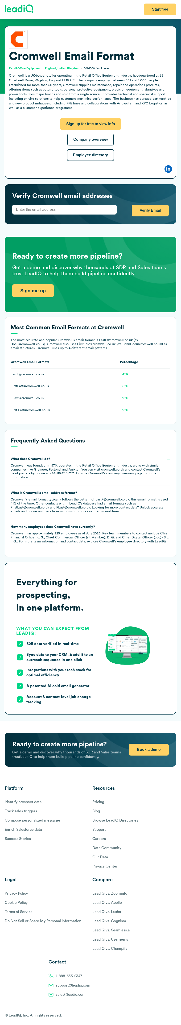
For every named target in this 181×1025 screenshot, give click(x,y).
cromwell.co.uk (112, 469)
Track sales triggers (21, 811)
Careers (99, 839)
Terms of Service (19, 912)
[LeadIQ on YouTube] (174, 1016)
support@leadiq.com (73, 985)
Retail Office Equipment (100, 465)
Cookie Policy (16, 903)
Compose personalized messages (33, 820)
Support (99, 829)
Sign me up (33, 290)
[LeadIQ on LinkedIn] (170, 1016)
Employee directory (90, 155)
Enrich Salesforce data (23, 829)
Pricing (98, 802)
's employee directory (122, 541)
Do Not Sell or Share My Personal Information (43, 921)
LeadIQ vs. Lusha (106, 912)
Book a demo (149, 750)
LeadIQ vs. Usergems (110, 939)
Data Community (106, 848)
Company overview (90, 139)
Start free (160, 9)
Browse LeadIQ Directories (115, 820)
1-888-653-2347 (69, 976)
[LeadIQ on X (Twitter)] (166, 1016)
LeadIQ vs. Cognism (109, 921)
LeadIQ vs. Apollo (107, 903)
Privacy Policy (16, 893)
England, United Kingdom (62, 68)
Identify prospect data (23, 802)
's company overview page (115, 473)
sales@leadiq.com (71, 994)
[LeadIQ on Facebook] (162, 1016)
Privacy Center (105, 866)
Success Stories (18, 839)
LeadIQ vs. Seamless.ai (111, 930)
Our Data (100, 857)
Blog (96, 811)
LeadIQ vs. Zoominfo (109, 893)
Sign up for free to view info (90, 124)
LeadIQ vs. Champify (109, 949)
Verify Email (150, 210)
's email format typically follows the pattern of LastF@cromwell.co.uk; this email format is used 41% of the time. (89, 502)
